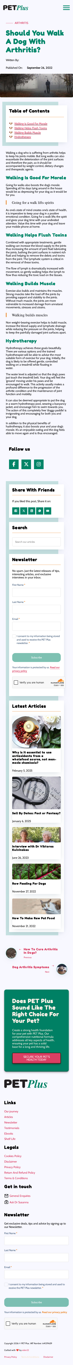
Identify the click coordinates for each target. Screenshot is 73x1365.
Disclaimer (10, 1161)
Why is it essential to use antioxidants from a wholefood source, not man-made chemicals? (34, 757)
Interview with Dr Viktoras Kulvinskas (33, 848)
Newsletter (10, 1122)
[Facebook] (15, 511)
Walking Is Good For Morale (30, 123)
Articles (8, 1117)
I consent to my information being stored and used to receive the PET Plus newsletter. (38, 639)
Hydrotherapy (22, 137)
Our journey (11, 1111)
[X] (23, 511)
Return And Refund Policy (19, 1172)
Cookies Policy (12, 1156)
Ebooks (8, 1133)
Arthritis (21, 23)
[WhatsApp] (39, 511)
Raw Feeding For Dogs (29, 883)
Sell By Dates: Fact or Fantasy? (36, 813)
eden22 (25, 1350)
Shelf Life (9, 1139)
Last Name (18, 602)
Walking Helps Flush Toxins (30, 128)
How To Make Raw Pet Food (33, 918)
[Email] (47, 511)
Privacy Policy (12, 1167)
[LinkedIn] (31, 511)
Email (16, 619)
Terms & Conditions (16, 1178)
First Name (18, 584)
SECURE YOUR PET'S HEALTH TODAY (36, 1058)
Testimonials (11, 1128)
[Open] (66, 7)
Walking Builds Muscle (27, 132)
